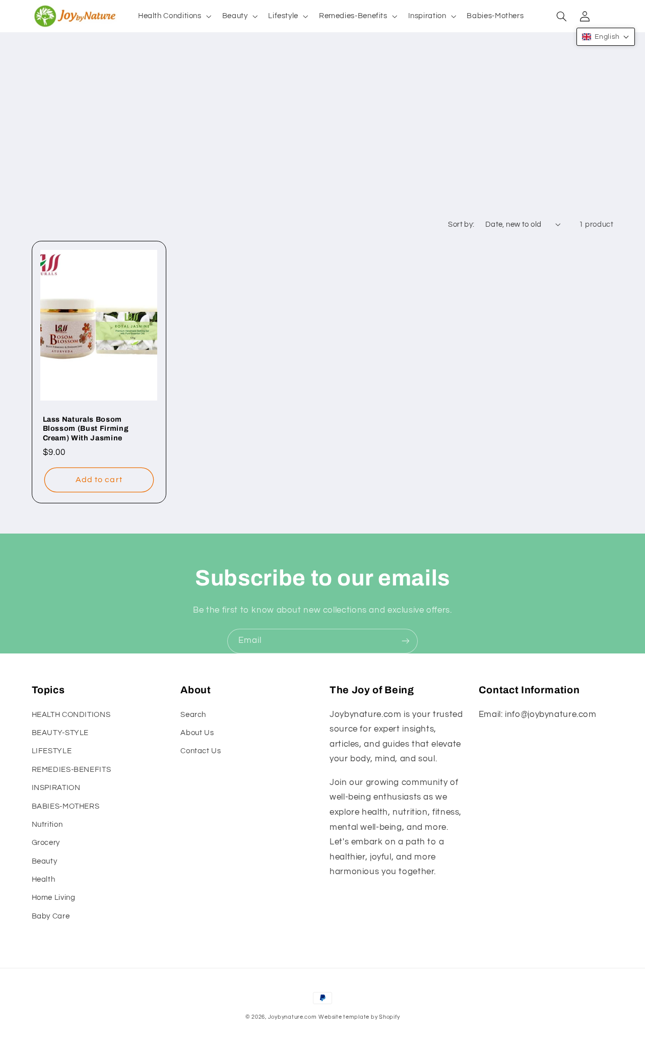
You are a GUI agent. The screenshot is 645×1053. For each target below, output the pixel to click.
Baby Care (51, 916)
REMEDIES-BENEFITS (71, 769)
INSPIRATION (56, 788)
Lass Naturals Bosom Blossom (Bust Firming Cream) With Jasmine (86, 428)
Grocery (46, 842)
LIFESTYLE (52, 751)
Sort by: (461, 224)
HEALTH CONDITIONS (71, 714)
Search (193, 714)
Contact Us (200, 751)
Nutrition (47, 824)
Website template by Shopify (359, 1017)
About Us (197, 733)
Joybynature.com (292, 1017)
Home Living (54, 897)
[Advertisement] (322, 138)
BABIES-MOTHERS (66, 806)
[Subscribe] (405, 641)
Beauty (44, 861)
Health (43, 879)
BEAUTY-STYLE (60, 733)
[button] (174, 16)
